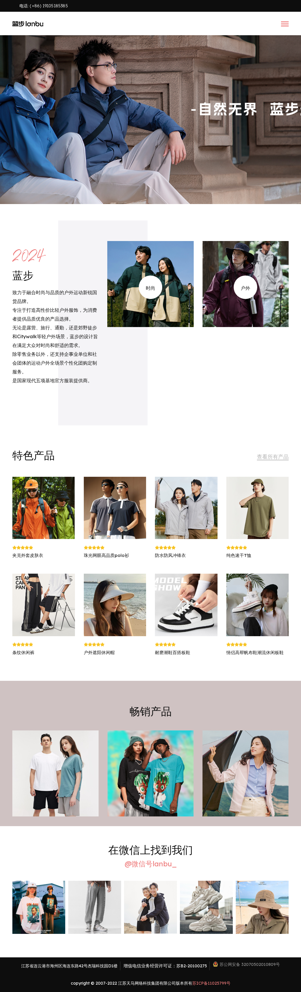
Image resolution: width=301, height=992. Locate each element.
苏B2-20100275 (191, 966)
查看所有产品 (273, 456)
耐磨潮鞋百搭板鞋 (172, 652)
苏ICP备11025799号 (211, 983)
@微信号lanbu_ (151, 863)
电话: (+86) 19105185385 (43, 6)
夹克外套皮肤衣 (27, 555)
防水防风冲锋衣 (170, 555)
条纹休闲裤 (23, 652)
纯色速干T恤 (238, 555)
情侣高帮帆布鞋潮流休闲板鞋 (255, 652)
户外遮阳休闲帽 (99, 652)
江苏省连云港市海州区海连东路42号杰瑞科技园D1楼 (69, 966)
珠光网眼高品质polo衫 (106, 555)
